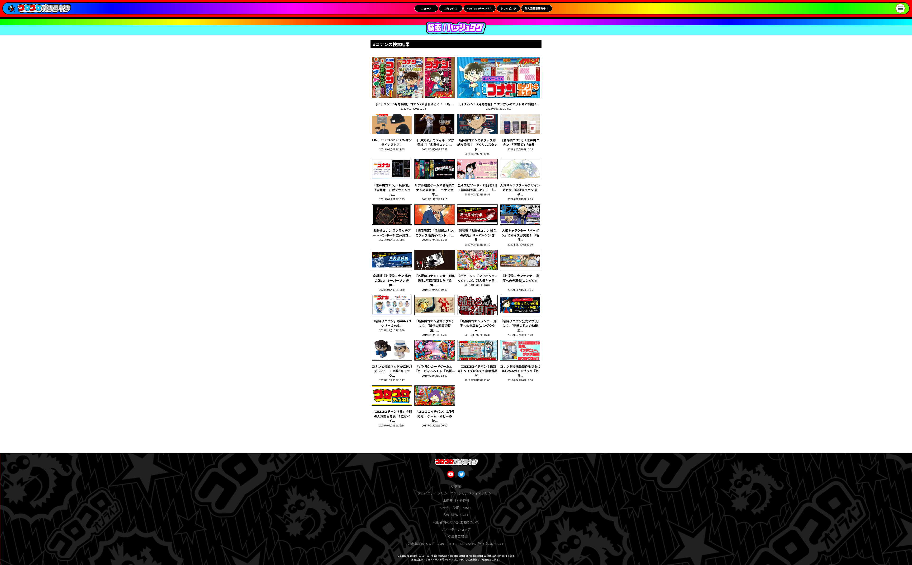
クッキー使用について (456, 507)
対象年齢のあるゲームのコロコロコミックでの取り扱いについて (456, 543)
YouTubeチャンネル (479, 8)
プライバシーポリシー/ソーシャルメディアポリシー (456, 493)
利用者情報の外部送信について (456, 522)
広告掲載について (456, 514)
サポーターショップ (456, 529)
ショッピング (508, 8)
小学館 (456, 486)
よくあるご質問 (456, 536)
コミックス (450, 8)
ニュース (426, 8)
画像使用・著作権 (456, 500)
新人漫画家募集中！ (536, 8)
